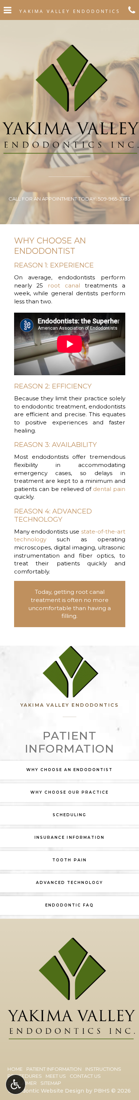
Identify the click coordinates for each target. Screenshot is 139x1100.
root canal (64, 285)
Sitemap (50, 1083)
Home (15, 1069)
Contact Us (85, 1076)
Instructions (103, 1069)
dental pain (109, 488)
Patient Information (54, 1069)
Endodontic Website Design (46, 1090)
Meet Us (56, 1076)
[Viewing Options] (16, 1084)
